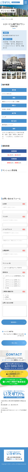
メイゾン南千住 (8, 331)
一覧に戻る (14, 343)
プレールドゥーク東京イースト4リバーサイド (13, 334)
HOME (3, 19)
